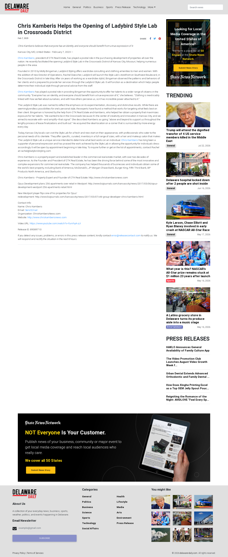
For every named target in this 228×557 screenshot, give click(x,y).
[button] (150, 38)
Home (67, 7)
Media (120, 507)
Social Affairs (90, 528)
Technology (139, 7)
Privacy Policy (18, 553)
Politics (87, 7)
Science (87, 512)
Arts (119, 512)
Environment (124, 517)
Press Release (123, 7)
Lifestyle (122, 501)
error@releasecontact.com (126, 235)
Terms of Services (35, 553)
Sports (109, 7)
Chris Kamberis (26, 58)
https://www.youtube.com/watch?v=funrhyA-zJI (55, 223)
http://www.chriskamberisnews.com (47, 217)
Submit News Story (188, 68)
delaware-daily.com (188, 553)
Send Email (31, 210)
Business (98, 7)
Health (121, 496)
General (76, 7)
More (150, 7)
